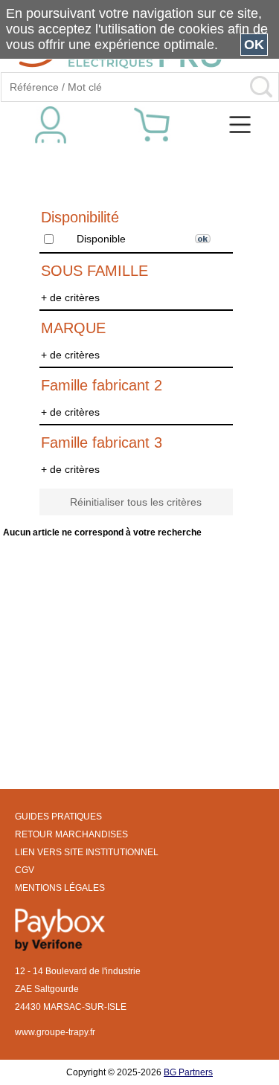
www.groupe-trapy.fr (55, 1032)
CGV (24, 870)
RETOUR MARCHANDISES (71, 834)
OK (254, 44)
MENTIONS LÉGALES (60, 888)
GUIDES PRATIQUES (58, 816)
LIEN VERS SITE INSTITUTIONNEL (86, 852)
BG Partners (188, 1072)
